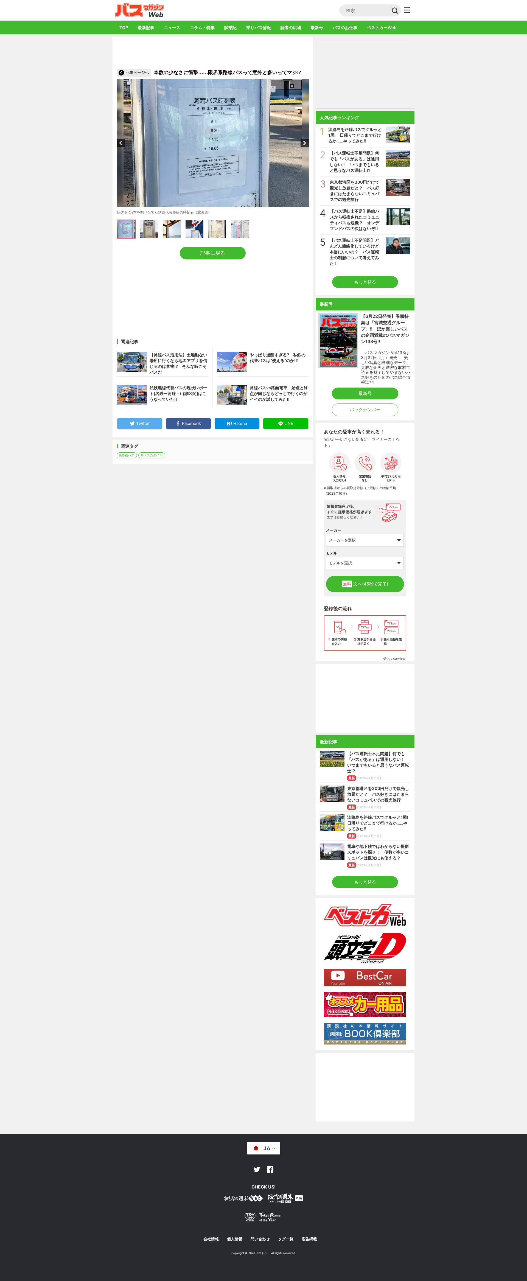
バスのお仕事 (345, 27)
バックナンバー (365, 409)
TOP (123, 27)
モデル (331, 553)
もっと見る (365, 282)
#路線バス (126, 455)
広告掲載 (309, 1239)
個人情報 (234, 1239)
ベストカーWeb (381, 27)
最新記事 (146, 27)
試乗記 (230, 27)
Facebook (270, 1169)
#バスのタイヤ (152, 455)
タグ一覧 (285, 1239)
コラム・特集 (202, 27)
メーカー (333, 530)
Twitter (257, 1169)
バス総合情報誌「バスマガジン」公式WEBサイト (139, 10)
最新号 (317, 27)
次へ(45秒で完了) (365, 584)
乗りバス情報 (258, 27)
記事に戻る (212, 253)
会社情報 (211, 1239)
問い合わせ (260, 1239)
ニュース (172, 27)
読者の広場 (291, 27)
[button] (121, 143)
